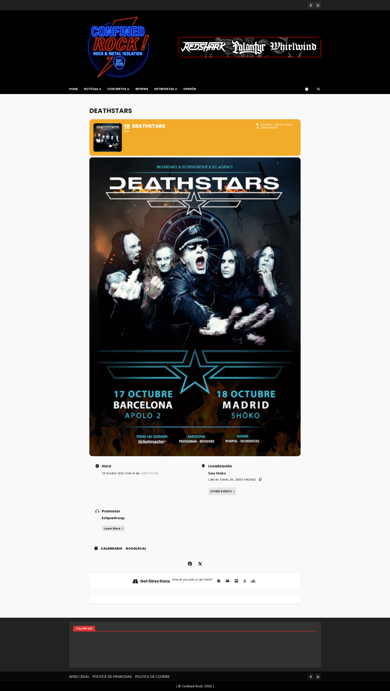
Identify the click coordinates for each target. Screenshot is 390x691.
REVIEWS (141, 89)
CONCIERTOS (116, 89)
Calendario (111, 549)
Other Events (221, 491)
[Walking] (245, 581)
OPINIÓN (189, 89)
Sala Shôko (217, 473)
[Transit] (236, 581)
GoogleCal (136, 549)
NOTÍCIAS (91, 89)
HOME (73, 89)
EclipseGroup (113, 518)
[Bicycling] (253, 581)
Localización (220, 466)
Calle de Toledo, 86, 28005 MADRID (232, 479)
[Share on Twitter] (200, 564)
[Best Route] (219, 581)
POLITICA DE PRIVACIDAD (112, 676)
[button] (318, 89)
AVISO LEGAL (79, 676)
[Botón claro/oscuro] (309, 89)
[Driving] (227, 581)
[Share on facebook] (190, 564)
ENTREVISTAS (164, 89)
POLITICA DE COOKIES (152, 676)
